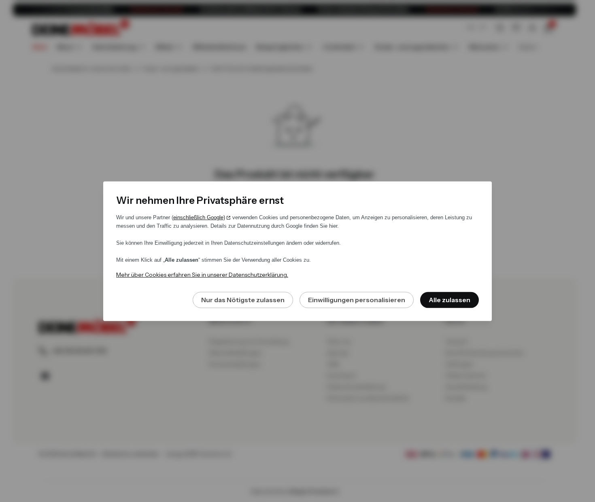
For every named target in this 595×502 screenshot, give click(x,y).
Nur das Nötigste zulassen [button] (243, 300)
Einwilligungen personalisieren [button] (356, 300)
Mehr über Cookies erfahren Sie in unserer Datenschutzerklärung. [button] (202, 274)
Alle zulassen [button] (449, 300)
